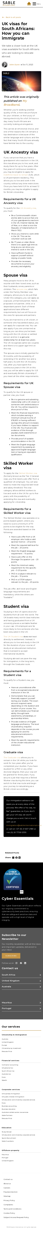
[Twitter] (13, 857)
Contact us (8, 1179)
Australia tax (6, 1074)
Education (6, 1128)
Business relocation (9, 1109)
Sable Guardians (8, 1141)
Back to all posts (13, 17)
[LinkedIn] (19, 858)
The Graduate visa (12, 757)
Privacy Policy (9, 1200)
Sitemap (7, 1196)
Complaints (8, 1205)
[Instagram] (16, 963)
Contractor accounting (10, 1065)
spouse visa (21, 289)
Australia (5, 1039)
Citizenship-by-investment (11, 1048)
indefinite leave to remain (16, 175)
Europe (4, 1045)
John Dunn (14, 64)
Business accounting (9, 1106)
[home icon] (29, 3)
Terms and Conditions (12, 1209)
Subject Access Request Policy (16, 1217)
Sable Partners (7, 1115)
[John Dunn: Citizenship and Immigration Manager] (5, 65)
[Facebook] (16, 858)
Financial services (10, 1060)
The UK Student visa (13, 636)
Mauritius (5, 1154)
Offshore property (10, 1150)
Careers (7, 1188)
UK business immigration (11, 1094)
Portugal (5, 1157)
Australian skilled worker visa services (15, 1112)
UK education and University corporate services (18, 1100)
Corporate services (11, 1089)
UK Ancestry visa (28, 208)
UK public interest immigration (13, 1097)
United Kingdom (8, 1042)
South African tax (8, 1071)
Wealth (4, 1080)
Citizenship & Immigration (14, 1035)
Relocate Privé (7, 1051)
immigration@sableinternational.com (24, 825)
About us (7, 1183)
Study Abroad (6, 1132)
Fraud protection (10, 1192)
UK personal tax (7, 1068)
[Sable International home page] (9, 3)
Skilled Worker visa (28, 473)
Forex (4, 1077)
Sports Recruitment (9, 1138)
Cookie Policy (9, 1213)
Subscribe (11, 956)
